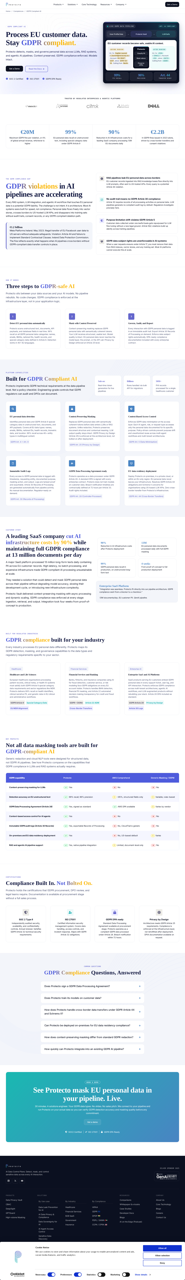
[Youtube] (22, 1180)
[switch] (78, 1274)
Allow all (162, 1248)
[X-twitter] (15, 1180)
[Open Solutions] (77, 4)
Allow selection (162, 1255)
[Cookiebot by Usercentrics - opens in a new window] (17, 1275)
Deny (162, 1263)
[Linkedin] (8, 1180)
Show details (141, 1274)
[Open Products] (63, 4)
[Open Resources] (111, 4)
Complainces (18, 11)
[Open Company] (126, 4)
